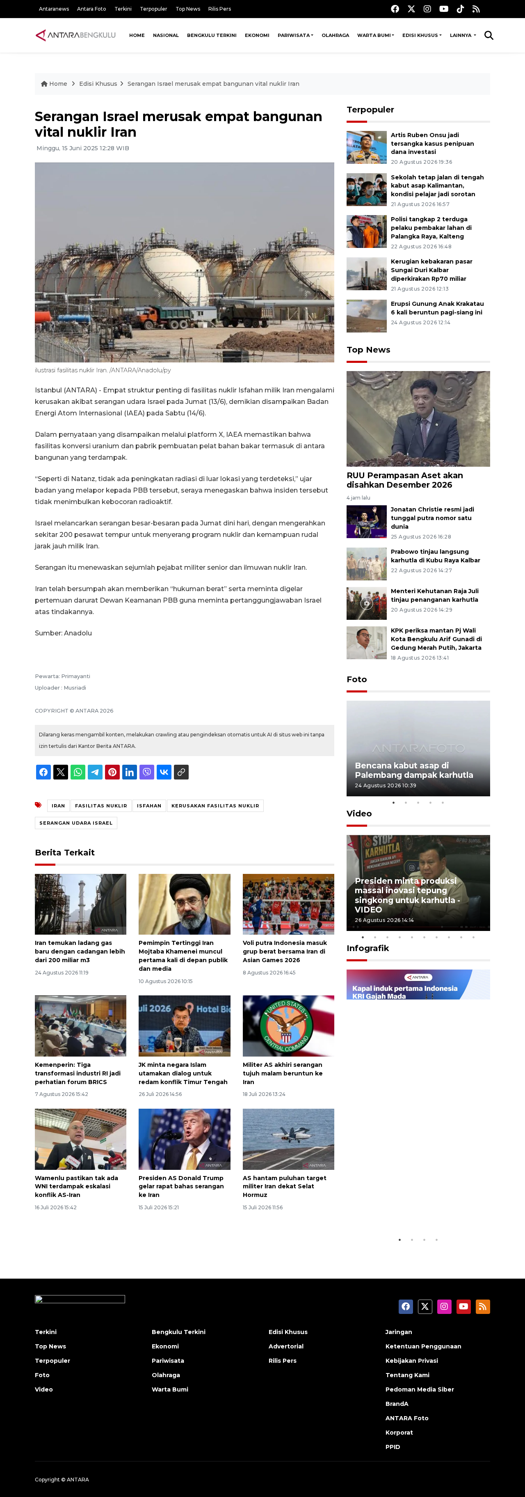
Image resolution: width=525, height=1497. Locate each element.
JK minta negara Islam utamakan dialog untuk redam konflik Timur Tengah (183, 1073)
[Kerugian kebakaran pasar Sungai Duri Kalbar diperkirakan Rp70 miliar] (367, 273)
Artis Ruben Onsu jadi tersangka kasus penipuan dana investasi (432, 143)
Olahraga (335, 35)
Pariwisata (294, 35)
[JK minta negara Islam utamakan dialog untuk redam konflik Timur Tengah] (184, 1025)
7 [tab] (437, 937)
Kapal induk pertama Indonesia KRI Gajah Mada (409, 1206)
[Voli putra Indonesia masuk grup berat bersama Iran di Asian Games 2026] (288, 904)
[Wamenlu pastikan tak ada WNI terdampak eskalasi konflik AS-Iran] (80, 1138)
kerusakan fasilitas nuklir (215, 806)
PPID (393, 1447)
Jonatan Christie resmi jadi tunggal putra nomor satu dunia (432, 518)
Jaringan (399, 1332)
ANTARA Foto (407, 1418)
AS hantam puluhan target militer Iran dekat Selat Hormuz (284, 1186)
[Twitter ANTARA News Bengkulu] (411, 9)
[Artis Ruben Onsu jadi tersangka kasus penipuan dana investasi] (367, 147)
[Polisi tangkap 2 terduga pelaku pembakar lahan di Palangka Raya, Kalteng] (367, 231)
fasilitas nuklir (101, 806)
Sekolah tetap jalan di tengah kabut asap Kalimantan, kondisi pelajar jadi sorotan (437, 186)
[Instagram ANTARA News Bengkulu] (427, 9)
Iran (58, 806)
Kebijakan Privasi (412, 1360)
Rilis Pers (219, 9)
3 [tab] (418, 802)
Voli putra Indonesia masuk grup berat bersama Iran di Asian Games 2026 (285, 951)
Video (359, 813)
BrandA (397, 1404)
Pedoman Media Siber (420, 1389)
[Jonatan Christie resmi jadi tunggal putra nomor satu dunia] (367, 521)
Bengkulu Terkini (212, 35)
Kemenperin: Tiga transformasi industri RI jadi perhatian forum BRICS (78, 1073)
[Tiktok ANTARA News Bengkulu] (460, 9)
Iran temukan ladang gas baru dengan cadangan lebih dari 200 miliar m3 (80, 951)
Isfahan (149, 806)
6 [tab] (424, 937)
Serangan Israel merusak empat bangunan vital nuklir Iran (213, 83)
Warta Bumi (374, 35)
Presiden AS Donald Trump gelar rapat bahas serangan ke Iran (181, 1186)
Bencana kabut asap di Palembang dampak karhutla (414, 770)
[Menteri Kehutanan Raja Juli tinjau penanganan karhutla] (367, 603)
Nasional (166, 35)
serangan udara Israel (76, 823)
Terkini (123, 9)
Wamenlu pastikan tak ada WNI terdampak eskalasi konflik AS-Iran (76, 1186)
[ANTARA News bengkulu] (76, 35)
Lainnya (461, 35)
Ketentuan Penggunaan (423, 1346)
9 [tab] (461, 937)
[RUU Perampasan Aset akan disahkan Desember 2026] (418, 418)
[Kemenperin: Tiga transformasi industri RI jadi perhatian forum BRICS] (80, 1025)
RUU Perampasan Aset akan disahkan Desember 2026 (405, 480)
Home (137, 35)
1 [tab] (394, 802)
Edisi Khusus (420, 35)
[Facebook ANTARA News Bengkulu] (395, 9)
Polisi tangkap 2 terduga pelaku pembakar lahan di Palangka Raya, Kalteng (431, 227)
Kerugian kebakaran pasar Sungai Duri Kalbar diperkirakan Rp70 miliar (431, 270)
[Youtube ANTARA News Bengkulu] (444, 9)
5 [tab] (443, 802)
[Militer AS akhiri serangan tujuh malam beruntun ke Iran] (288, 1025)
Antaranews (54, 9)
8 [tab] (449, 937)
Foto (357, 679)
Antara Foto (91, 9)
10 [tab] (474, 937)
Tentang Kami (407, 1375)
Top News (188, 9)
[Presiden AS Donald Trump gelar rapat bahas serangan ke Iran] (184, 1138)
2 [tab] (406, 802)
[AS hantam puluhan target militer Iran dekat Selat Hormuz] (288, 1138)
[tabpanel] (418, 748)
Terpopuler (153, 9)
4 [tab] (431, 802)
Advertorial (286, 1346)
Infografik (368, 948)
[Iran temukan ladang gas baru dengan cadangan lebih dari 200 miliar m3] (80, 904)
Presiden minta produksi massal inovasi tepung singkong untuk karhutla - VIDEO (407, 895)
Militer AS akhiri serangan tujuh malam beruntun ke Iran (283, 1073)
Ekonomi (257, 35)
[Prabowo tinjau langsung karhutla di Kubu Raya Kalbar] (367, 563)
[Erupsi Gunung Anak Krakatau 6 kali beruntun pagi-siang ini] (367, 315)
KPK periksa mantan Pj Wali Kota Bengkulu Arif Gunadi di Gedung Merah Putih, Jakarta (436, 639)
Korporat (399, 1432)
